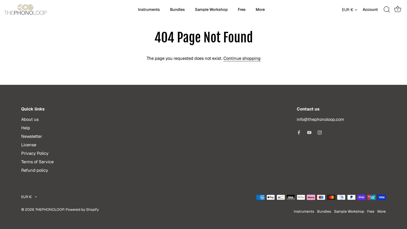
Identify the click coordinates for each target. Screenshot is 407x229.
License (28, 145)
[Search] (386, 9)
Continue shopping (242, 58)
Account (370, 9)
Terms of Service (37, 162)
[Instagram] (320, 132)
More (260, 9)
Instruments (149, 9)
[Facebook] (299, 132)
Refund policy (34, 170)
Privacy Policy (35, 153)
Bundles (177, 9)
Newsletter (31, 136)
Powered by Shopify (82, 209)
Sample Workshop (211, 9)
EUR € (347, 9)
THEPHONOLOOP (49, 209)
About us (30, 119)
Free (241, 9)
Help (25, 128)
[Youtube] (309, 132)
